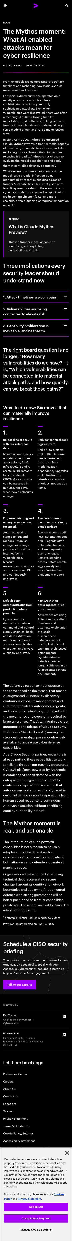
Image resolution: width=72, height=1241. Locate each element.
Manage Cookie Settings (36, 1229)
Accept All (36, 1206)
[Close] (67, 1153)
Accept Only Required (36, 1218)
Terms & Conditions (16, 1126)
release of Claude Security (46, 726)
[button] (19, 984)
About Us (9, 1089)
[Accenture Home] (36, 5)
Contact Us (10, 1096)
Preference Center (15, 1074)
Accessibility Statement (19, 1140)
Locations (9, 1103)
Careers (8, 1081)
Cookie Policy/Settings (18, 1133)
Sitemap (8, 1111)
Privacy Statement (15, 1118)
